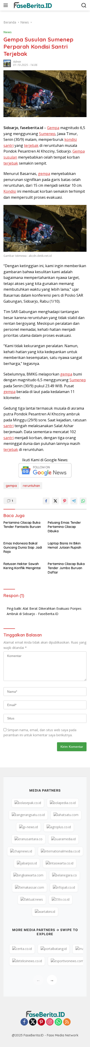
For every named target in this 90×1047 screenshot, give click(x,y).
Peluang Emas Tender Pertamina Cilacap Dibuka (64, 527)
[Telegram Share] (73, 500)
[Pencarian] (84, 5)
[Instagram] (50, 1022)
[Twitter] (32, 1022)
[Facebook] (24, 1022)
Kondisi (9, 191)
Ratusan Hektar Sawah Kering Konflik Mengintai (22, 566)
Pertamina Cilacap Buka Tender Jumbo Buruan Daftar (66, 568)
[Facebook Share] (46, 500)
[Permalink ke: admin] (7, 63)
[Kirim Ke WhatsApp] (83, 500)
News (7, 32)
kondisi (70, 139)
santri (8, 145)
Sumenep (47, 133)
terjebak (31, 145)
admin (17, 62)
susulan (10, 157)
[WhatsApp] (58, 1022)
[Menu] (6, 5)
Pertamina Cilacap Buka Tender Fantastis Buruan (22, 525)
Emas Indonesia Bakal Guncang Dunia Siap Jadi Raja (22, 547)
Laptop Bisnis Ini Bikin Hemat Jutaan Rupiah (64, 545)
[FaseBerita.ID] (32, 5)
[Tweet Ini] (55, 500)
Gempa (53, 127)
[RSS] (67, 1022)
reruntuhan (31, 486)
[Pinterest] (41, 1022)
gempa (44, 173)
